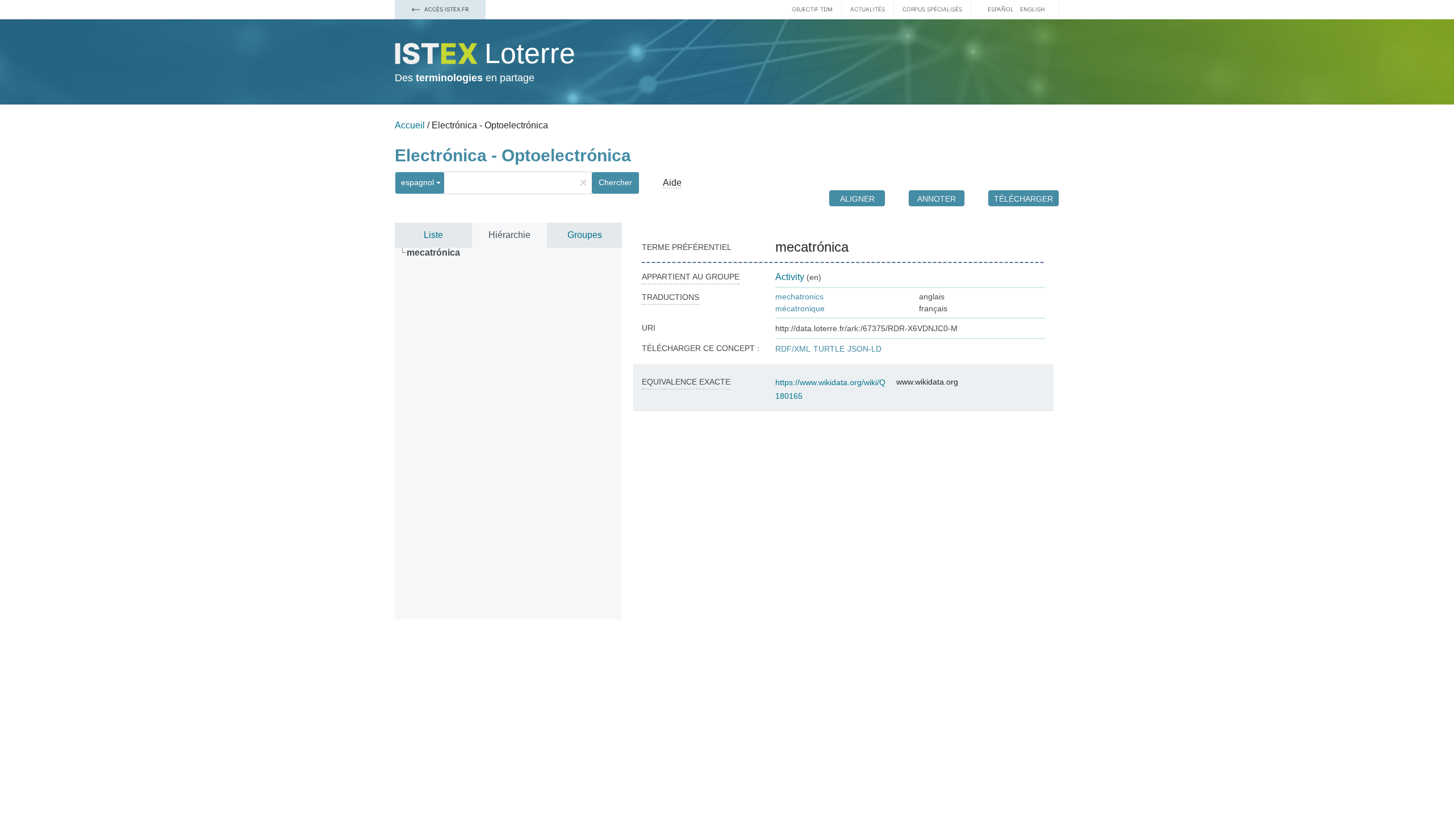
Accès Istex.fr (446, 9)
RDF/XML (792, 348)
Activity (789, 277)
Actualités (867, 9)
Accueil (410, 125)
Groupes (584, 235)
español (1001, 9)
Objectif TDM (812, 9)
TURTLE (829, 348)
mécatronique (800, 308)
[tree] (508, 433)
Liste (433, 235)
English (1032, 9)
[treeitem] (438, 253)
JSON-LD (864, 348)
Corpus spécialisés (932, 9)
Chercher (615, 182)
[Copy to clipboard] (859, 247)
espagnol (417, 182)
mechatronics (799, 296)
